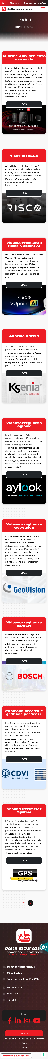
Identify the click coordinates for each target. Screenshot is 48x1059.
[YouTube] (36, 1022)
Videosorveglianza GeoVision (24, 525)
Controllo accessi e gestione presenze (24, 712)
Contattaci (24, 1033)
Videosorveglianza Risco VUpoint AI (24, 244)
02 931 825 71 (15, 972)
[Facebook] (10, 1022)
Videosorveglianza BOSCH (24, 624)
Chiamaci (14, 3)
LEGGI (24, 104)
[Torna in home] (17, 9)
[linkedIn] (18, 1022)
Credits (24, 1047)
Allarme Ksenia (24, 335)
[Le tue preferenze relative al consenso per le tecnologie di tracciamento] (43, 1054)
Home (18, 26)
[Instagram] (27, 1022)
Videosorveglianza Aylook (24, 424)
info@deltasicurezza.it (21, 966)
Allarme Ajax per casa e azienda (24, 57)
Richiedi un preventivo (34, 3)
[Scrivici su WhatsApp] (43, 948)
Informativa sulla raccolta (16, 1055)
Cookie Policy (25, 1039)
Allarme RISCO (24, 155)
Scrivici (5, 3)
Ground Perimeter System (24, 810)
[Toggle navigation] (42, 9)
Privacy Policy (10, 1039)
